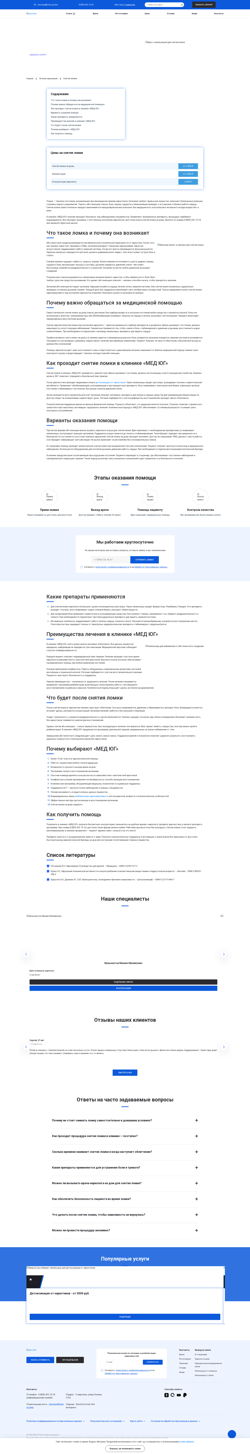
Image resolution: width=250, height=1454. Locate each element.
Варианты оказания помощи (64, 112)
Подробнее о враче (123, 982)
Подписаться (153, 1362)
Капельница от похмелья (206, 1371)
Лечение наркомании (48, 78)
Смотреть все (125, 1073)
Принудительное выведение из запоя (208, 1365)
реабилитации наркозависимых (90, 796)
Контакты (219, 14)
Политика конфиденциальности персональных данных (54, 1421)
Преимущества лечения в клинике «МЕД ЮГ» (73, 121)
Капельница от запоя (204, 1375)
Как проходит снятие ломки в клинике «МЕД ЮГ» (75, 108)
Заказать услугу (38, 55)
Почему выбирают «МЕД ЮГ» (65, 129)
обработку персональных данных (150, 567)
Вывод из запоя (203, 1350)
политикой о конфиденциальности (112, 567)
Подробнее (125, 1317)
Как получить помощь (61, 133)
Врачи (95, 14)
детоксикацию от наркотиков (110, 382)
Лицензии (183, 1363)
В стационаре (201, 1354)
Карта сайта (136, 1421)
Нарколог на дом (202, 1359)
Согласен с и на (125, 567)
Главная (29, 78)
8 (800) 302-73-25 (86, 5)
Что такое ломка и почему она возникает (71, 100)
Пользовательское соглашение (106, 1421)
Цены (147, 14)
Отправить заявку (144, 560)
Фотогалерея (121, 14)
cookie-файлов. (187, 1441)
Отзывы (171, 14)
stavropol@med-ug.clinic (47, 5)
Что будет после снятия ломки (66, 125)
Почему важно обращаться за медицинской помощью (78, 104)
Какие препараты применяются (66, 117)
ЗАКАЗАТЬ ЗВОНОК (204, 5)
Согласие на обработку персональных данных (174, 1421)
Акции (194, 14)
